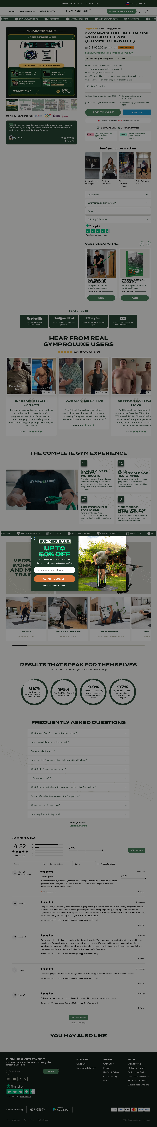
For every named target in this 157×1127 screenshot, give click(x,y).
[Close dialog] (33, 538)
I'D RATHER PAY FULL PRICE (55, 586)
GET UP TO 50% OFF (54, 578)
